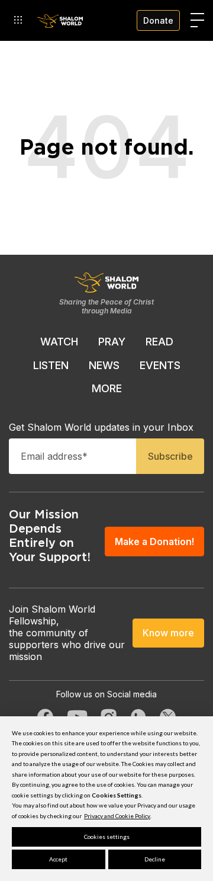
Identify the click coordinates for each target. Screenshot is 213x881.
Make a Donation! (154, 541)
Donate (158, 20)
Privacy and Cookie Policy (117, 815)
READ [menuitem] (159, 341)
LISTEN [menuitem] (51, 365)
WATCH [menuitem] (59, 341)
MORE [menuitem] (107, 388)
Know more (168, 633)
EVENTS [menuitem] (160, 365)
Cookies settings (107, 836)
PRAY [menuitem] (111, 341)
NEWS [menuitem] (104, 365)
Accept (58, 859)
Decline (154, 859)
